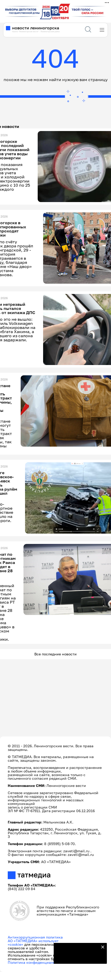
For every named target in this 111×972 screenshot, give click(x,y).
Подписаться (77, 956)
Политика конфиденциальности (36, 962)
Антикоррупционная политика (35, 937)
